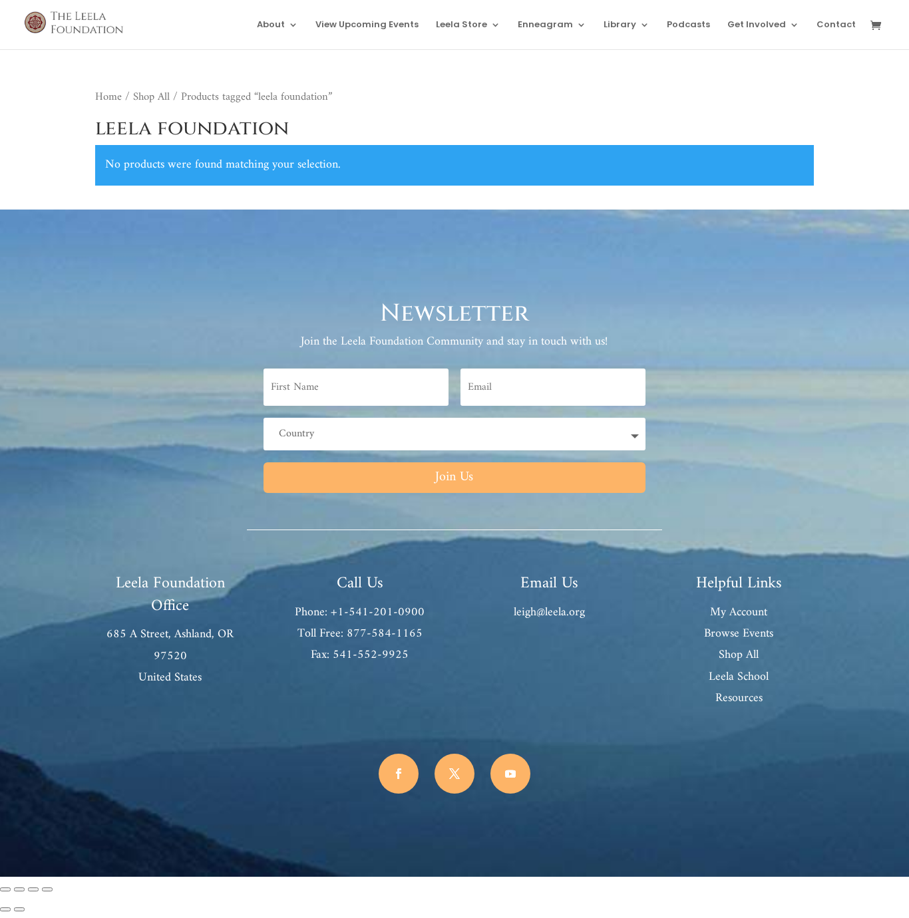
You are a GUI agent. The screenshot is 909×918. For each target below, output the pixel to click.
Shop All (151, 96)
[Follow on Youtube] (510, 774)
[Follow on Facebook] (399, 774)
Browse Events (738, 633)
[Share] (33, 889)
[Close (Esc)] (47, 889)
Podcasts (688, 25)
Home (108, 96)
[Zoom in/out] (5, 889)
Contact (836, 25)
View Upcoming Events (367, 25)
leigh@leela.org (549, 612)
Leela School (739, 677)
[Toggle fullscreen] (19, 889)
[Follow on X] (454, 774)
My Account (738, 612)
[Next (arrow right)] (19, 909)
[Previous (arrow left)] (5, 909)
